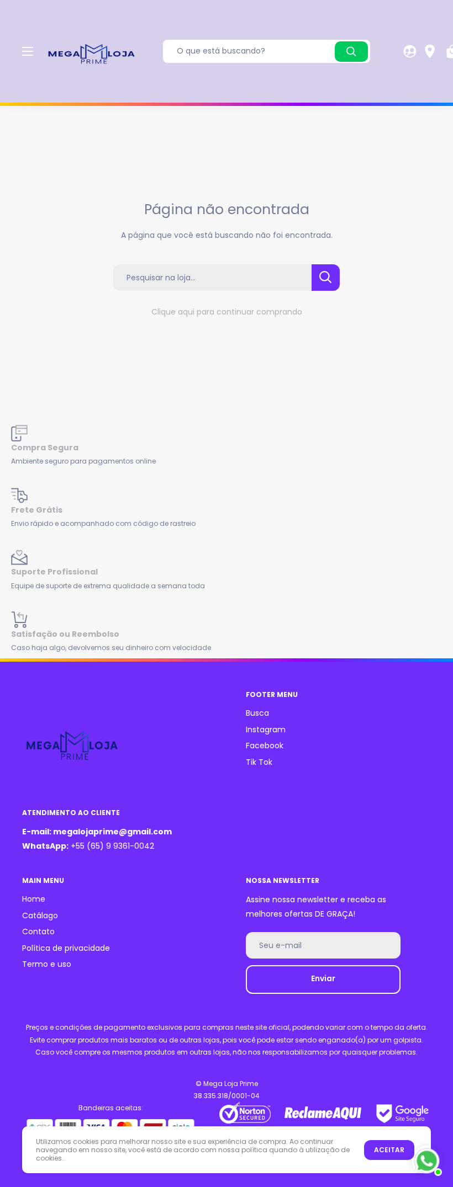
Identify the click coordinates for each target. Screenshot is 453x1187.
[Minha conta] (410, 51)
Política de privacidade (66, 948)
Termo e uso (46, 964)
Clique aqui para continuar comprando (226, 311)
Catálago (40, 915)
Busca (257, 712)
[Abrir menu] (27, 51)
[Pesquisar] (351, 51)
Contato (38, 931)
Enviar (323, 978)
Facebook (264, 745)
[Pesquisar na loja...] (326, 277)
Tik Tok (259, 762)
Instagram (266, 729)
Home (33, 898)
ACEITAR (389, 1149)
